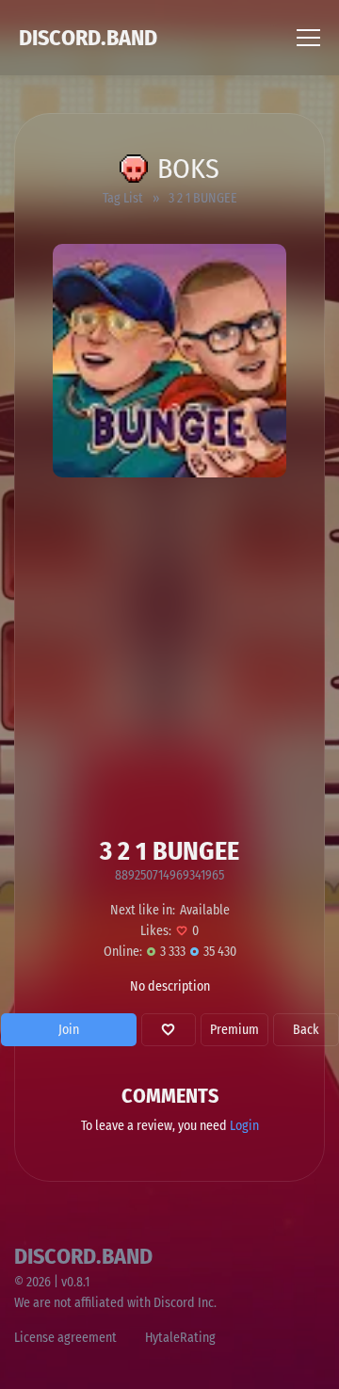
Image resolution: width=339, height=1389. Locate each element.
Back (306, 1030)
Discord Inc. (185, 1303)
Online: (123, 952)
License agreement (65, 1338)
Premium (234, 1030)
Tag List (123, 198)
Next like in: (142, 910)
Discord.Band (88, 37)
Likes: (155, 931)
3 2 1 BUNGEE (203, 198)
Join (68, 1030)
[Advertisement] (169, 656)
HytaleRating (180, 1338)
